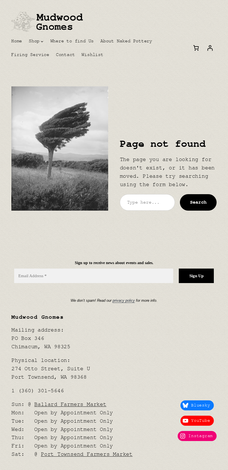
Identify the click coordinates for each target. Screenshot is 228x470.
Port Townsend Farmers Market (87, 454)
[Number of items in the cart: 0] (196, 48)
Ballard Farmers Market (70, 404)
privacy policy (124, 300)
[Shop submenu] (42, 41)
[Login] (210, 48)
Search (198, 202)
